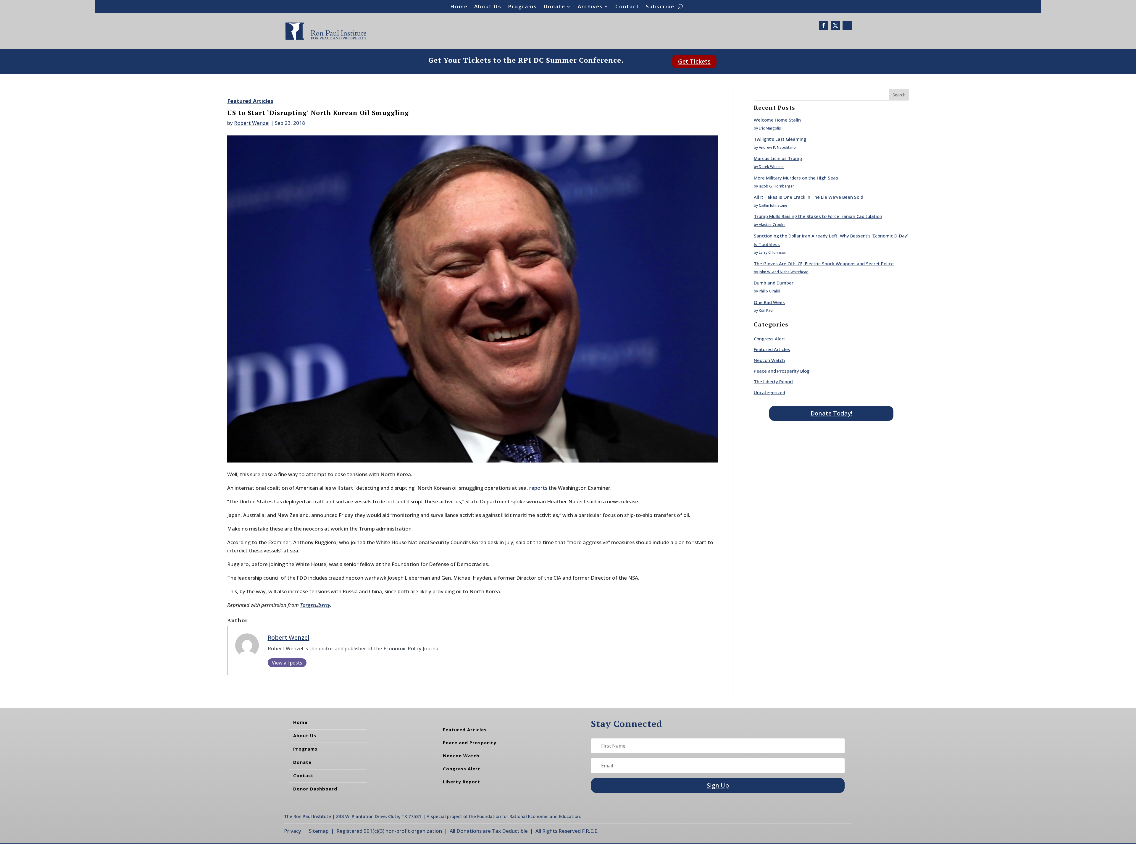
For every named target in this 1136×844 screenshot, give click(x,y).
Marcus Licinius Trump (778, 158)
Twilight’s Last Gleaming (780, 139)
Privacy (292, 830)
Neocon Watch (769, 360)
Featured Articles (250, 100)
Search (899, 95)
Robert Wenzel (252, 122)
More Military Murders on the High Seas (796, 178)
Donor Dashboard (315, 789)
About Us (487, 7)
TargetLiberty (315, 605)
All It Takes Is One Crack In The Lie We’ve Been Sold (808, 197)
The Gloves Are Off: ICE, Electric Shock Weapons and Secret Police (824, 263)
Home (459, 7)
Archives (590, 7)
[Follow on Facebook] (823, 25)
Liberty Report (461, 782)
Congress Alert (769, 339)
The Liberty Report (773, 381)
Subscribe (660, 7)
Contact (627, 7)
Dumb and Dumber (773, 283)
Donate (554, 7)
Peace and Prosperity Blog (781, 371)
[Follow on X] (835, 25)
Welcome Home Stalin (777, 120)
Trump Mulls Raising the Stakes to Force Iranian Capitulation (818, 216)
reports (538, 487)
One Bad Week (769, 302)
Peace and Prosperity (469, 743)
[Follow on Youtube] (847, 25)
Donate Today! (831, 413)
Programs (522, 7)
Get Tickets (694, 61)
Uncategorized (769, 392)
